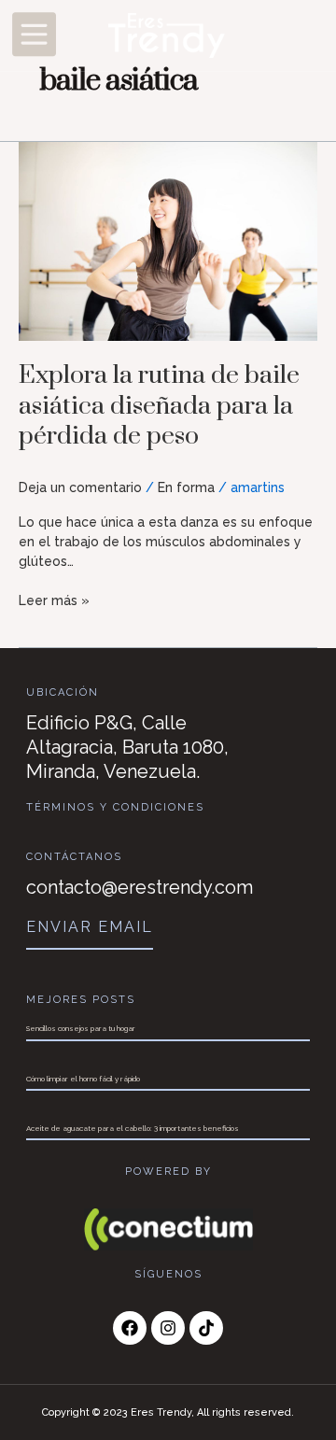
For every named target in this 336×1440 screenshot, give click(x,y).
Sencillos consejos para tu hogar (80, 1028)
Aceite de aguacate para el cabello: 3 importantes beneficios (132, 1128)
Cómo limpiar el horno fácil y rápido (83, 1078)
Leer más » (54, 599)
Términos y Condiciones (115, 807)
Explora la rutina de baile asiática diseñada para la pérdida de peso (159, 406)
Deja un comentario (80, 487)
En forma (186, 487)
